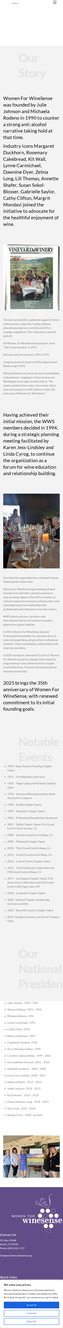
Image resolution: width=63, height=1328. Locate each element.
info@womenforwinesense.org (16, 1255)
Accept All (32, 1305)
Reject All (31, 1321)
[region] (31, 1304)
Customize (31, 1313)
